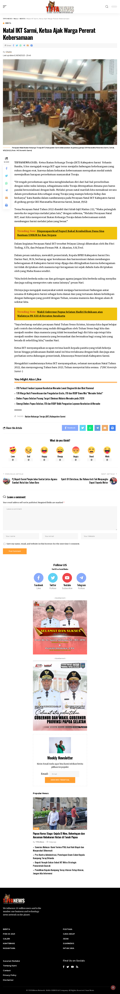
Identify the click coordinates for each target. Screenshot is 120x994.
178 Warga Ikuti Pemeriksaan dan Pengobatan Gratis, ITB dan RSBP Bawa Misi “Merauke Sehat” (59, 393)
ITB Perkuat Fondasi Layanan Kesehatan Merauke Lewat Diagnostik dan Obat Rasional (55, 388)
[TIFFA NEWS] (60, 6)
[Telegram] (81, 581)
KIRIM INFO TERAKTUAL (60, 780)
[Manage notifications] (113, 987)
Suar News (89, 990)
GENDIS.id (55, 990)
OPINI (36, 829)
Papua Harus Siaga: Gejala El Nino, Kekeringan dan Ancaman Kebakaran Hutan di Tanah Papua (59, 835)
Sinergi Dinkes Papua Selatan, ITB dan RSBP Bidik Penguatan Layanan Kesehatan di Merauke (58, 403)
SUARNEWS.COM (60, 882)
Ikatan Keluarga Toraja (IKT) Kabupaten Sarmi (45, 416)
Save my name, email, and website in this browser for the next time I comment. (43, 544)
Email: (45, 773)
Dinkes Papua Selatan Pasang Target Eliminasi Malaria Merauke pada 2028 (50, 398)
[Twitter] (53, 581)
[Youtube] (67, 581)
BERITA (8, 23)
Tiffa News (40, 842)
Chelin (9, 52)
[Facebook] (38, 581)
